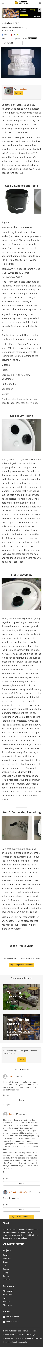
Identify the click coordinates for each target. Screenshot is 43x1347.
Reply (21, 1100)
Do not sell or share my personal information (23, 1338)
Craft (5, 1265)
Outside (6, 1276)
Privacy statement (12, 1334)
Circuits (6, 1255)
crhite (11, 1076)
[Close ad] (39, 10)
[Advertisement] (21, 13)
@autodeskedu (12, 1321)
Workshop (21, 28)
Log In (21, 1059)
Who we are (7, 1305)
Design (5, 1262)
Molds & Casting (8, 30)
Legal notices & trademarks (16, 1342)
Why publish (8, 1291)
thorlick (12, 1114)
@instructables (12, 1316)
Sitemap (6, 1301)
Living (5, 1272)
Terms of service (30, 1331)
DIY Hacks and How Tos (18, 1192)
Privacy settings (28, 1334)
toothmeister (9, 28)
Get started (7, 1294)
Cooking (6, 1269)
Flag (7, 1095)
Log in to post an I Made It (21, 964)
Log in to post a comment (21, 1216)
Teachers (6, 1279)
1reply (7, 1105)
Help (5, 1298)
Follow (18, 93)
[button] (3, 3)
